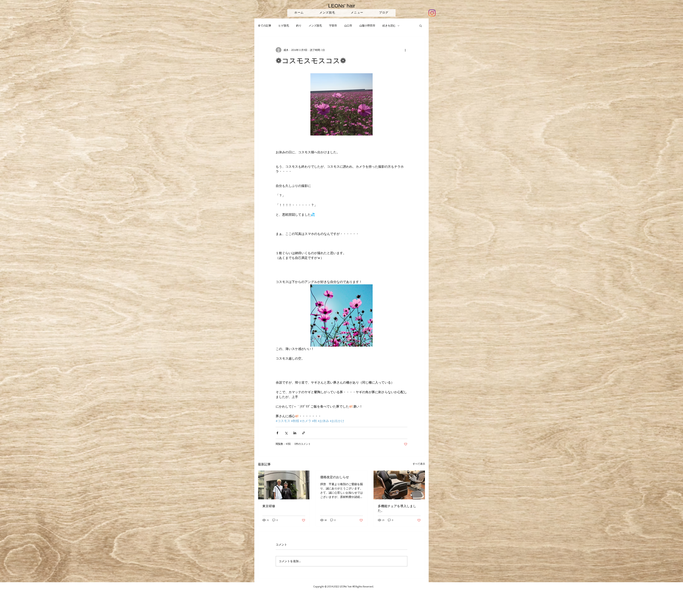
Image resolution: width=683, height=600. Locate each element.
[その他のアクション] (405, 50)
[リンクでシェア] (303, 433)
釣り (298, 25)
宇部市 (333, 25)
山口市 (348, 25)
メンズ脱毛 (315, 25)
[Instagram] (432, 13)
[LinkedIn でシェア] (295, 433)
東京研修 (268, 506)
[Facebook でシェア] (277, 433)
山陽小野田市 (367, 25)
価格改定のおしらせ (334, 477)
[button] (420, 25)
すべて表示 (419, 463)
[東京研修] (283, 485)
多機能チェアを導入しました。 (397, 508)
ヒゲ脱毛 (283, 25)
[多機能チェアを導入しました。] (399, 485)
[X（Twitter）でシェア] (286, 433)
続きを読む (389, 25)
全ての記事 (264, 25)
